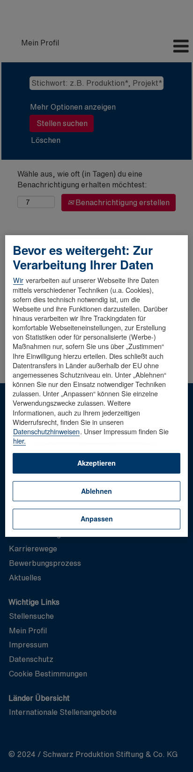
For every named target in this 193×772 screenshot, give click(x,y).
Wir (18, 280)
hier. (19, 440)
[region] (96, 386)
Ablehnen (96, 491)
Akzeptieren (96, 463)
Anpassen (97, 518)
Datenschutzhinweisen (46, 431)
